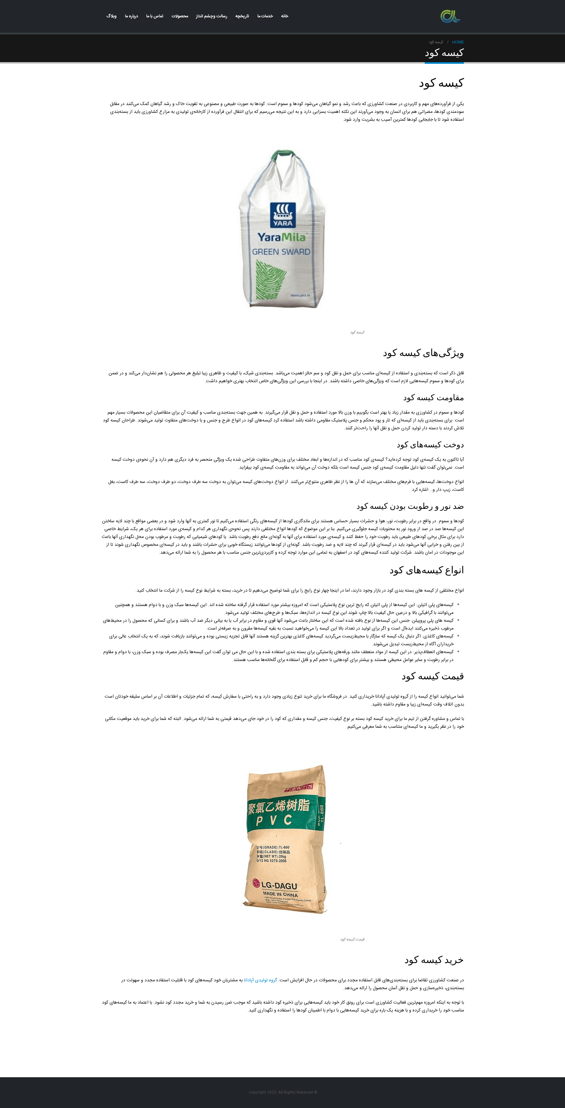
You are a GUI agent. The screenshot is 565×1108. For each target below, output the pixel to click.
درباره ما (131, 16)
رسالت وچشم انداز (211, 16)
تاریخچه (242, 16)
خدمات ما (265, 16)
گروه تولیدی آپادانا (261, 980)
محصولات (180, 16)
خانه (284, 16)
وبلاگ (111, 16)
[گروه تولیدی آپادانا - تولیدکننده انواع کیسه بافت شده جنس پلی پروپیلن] (450, 16)
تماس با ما (154, 16)
